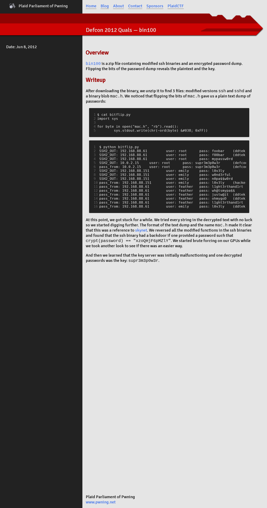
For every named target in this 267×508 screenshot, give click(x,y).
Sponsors (154, 6)
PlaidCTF (176, 6)
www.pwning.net (101, 502)
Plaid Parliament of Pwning (43, 6)
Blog (105, 6)
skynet (141, 230)
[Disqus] (169, 319)
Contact (135, 6)
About (118, 6)
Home (91, 6)
